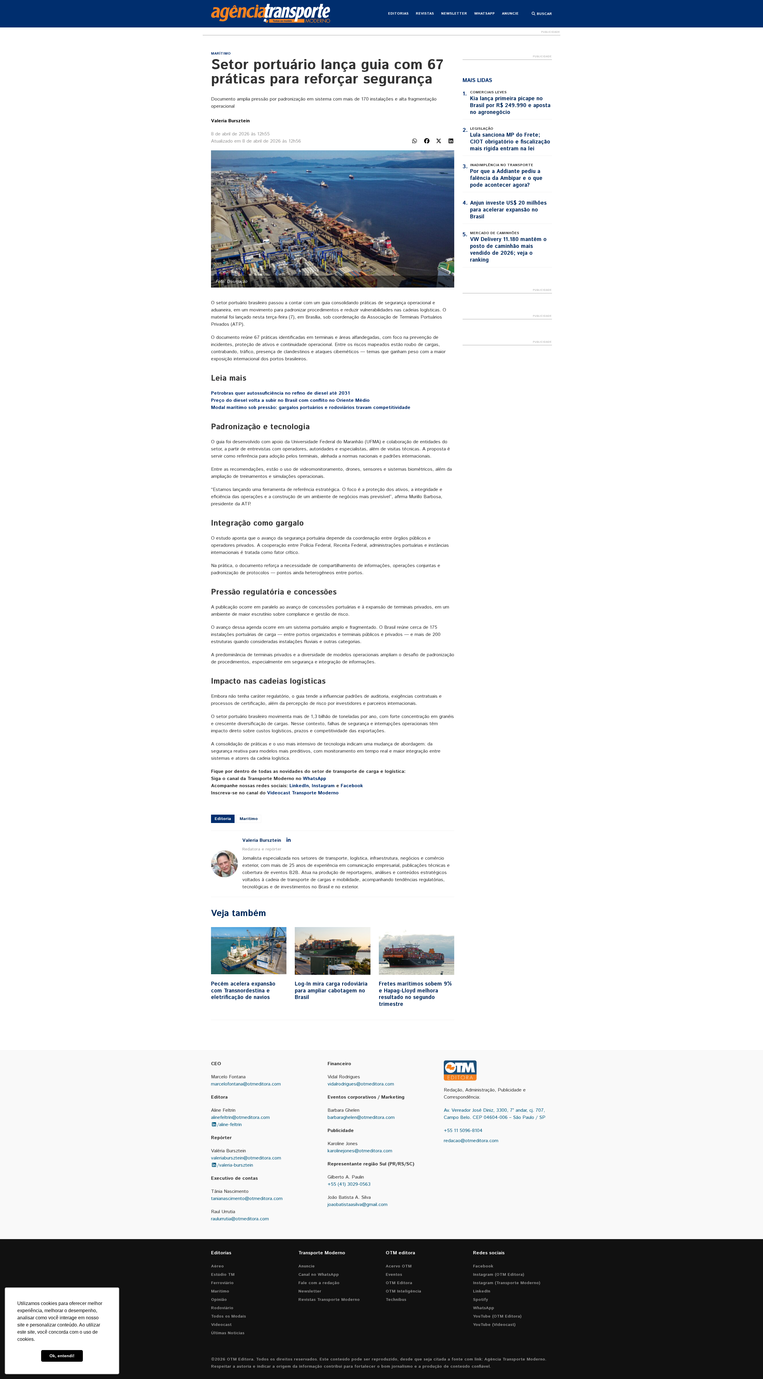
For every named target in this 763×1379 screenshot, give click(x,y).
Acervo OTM (399, 1266)
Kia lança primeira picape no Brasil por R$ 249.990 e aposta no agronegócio (510, 105)
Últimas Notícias (227, 1333)
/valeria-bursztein (235, 1165)
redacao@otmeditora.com (471, 1140)
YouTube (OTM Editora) (497, 1316)
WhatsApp (484, 13)
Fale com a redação (318, 1283)
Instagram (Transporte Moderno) (506, 1283)
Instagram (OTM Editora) (498, 1275)
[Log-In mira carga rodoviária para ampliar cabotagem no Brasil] (332, 951)
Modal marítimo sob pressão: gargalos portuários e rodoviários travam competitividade (310, 407)
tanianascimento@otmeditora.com (247, 1198)
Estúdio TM (223, 1275)
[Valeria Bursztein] (224, 863)
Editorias (398, 13)
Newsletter (454, 13)
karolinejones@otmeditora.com (360, 1151)
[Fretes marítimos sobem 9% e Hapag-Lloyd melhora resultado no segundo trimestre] (416, 951)
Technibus (396, 1300)
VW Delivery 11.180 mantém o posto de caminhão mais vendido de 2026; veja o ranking (508, 250)
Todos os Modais (228, 1316)
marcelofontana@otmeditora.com (246, 1084)
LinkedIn (299, 785)
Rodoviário (222, 1308)
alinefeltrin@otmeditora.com (240, 1117)
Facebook (352, 785)
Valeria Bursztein (230, 121)
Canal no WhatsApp (318, 1275)
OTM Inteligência (403, 1291)
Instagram (323, 785)
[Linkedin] (288, 840)
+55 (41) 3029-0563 (349, 1184)
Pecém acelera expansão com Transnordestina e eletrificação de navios (243, 990)
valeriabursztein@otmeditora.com (246, 1158)
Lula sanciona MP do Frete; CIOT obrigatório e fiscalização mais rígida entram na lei (510, 142)
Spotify (480, 1300)
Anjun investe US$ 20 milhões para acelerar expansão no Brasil (508, 210)
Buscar (544, 13)
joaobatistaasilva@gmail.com (357, 1204)
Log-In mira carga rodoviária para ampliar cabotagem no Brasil (331, 990)
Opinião (219, 1300)
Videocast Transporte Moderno (303, 793)
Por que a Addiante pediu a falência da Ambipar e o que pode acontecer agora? (506, 178)
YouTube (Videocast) (494, 1325)
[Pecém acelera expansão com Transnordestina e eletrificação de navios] (248, 951)
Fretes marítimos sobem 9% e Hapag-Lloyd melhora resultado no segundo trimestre (415, 994)
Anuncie (510, 13)
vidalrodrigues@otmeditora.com (361, 1084)
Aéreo (217, 1266)
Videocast (221, 1325)
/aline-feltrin (229, 1124)
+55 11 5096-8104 (463, 1130)
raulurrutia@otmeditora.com (240, 1219)
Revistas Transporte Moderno (329, 1300)
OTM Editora (399, 1283)
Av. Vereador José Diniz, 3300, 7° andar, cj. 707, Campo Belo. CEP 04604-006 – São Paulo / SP (494, 1114)
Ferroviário (222, 1283)
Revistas (425, 13)
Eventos (394, 1275)
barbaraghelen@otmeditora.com (361, 1117)
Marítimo (221, 53)
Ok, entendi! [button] (62, 1355)
